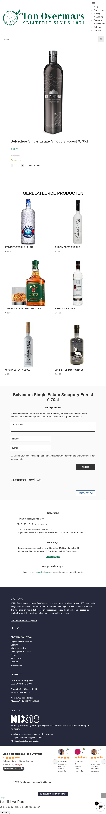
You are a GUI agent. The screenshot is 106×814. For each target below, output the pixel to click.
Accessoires (99, 24)
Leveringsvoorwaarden (21, 652)
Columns (98, 27)
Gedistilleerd (99, 10)
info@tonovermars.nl (20, 692)
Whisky (97, 13)
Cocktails (57, 408)
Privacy (14, 655)
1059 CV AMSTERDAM (21, 684)
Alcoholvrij (98, 17)
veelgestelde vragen (43, 572)
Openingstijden (53, 557)
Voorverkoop (16, 665)
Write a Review (86, 493)
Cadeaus (98, 20)
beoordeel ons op (12, 768)
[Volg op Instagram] (18, 628)
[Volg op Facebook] (13, 628)
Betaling (14, 645)
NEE (7, 812)
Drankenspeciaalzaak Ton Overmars (22, 754)
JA (2, 812)
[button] (2, 798)
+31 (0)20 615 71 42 (28, 689)
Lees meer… (68, 613)
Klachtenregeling (18, 648)
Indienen (86, 467)
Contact (97, 30)
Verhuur (14, 662)
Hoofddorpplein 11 (27, 680)
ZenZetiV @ (99, 750)
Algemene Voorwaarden (21, 641)
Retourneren (16, 658)
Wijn (96, 7)
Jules (83, 750)
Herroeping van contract (53, 794)
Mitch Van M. (67, 750)
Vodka (48, 408)
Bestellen (34, 165)
